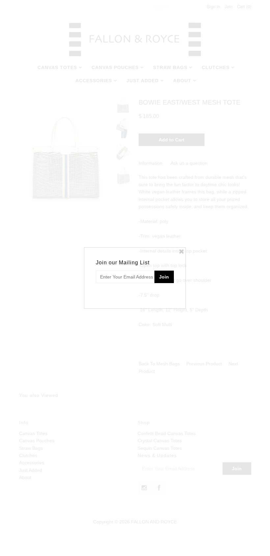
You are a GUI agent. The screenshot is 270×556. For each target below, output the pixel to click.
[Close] (181, 251)
